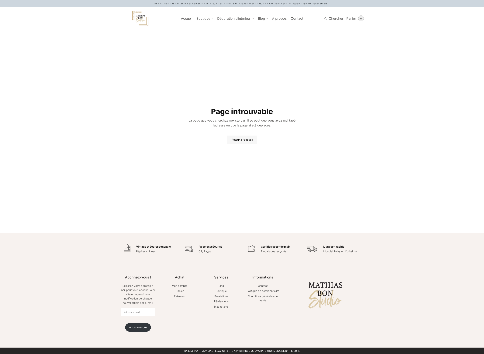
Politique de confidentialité (263, 290)
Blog (261, 18)
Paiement (179, 296)
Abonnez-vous (138, 327)
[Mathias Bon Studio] (140, 18)
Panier (180, 290)
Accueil (186, 18)
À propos (279, 18)
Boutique (203, 18)
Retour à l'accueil (242, 139)
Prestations (221, 296)
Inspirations (221, 306)
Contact (297, 18)
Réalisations (221, 301)
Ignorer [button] (296, 351)
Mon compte (179, 285)
